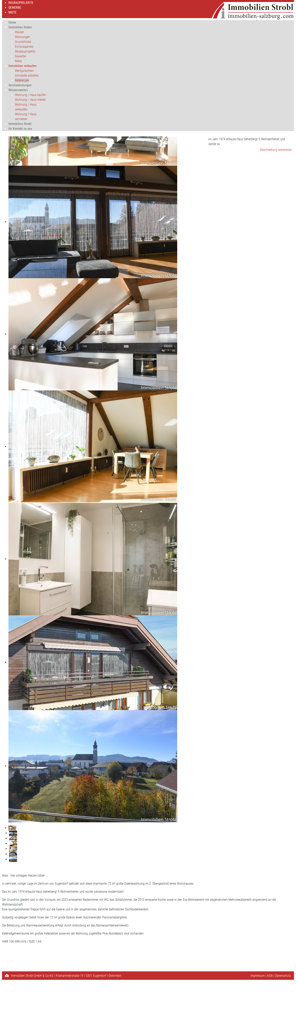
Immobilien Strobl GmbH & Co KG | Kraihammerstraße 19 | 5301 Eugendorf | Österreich (65, 976)
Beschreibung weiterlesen (276, 150)
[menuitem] (20, 3)
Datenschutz (283, 976)
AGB (270, 976)
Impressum (257, 976)
